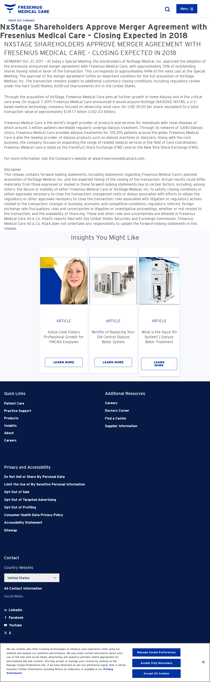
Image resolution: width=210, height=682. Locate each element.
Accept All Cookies (156, 673)
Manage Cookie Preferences (156, 652)
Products (11, 418)
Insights (10, 426)
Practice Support (17, 411)
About (9, 433)
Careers (10, 440)
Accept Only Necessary (156, 663)
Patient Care (14, 403)
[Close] (203, 662)
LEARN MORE (63, 362)
